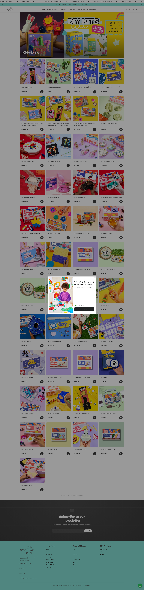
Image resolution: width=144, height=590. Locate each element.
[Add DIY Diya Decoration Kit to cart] (68, 237)
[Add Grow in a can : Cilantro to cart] (42, 309)
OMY (74, 562)
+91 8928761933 (28, 563)
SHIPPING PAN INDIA (28, 1)
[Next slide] (141, 4)
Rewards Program (104, 549)
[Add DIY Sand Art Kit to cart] (121, 309)
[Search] (126, 9)
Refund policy (49, 559)
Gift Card (102, 552)
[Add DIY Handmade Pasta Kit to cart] (42, 201)
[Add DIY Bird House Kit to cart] (42, 345)
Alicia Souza (76, 557)
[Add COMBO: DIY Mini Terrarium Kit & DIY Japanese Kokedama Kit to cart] (68, 91)
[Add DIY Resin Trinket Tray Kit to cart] (68, 381)
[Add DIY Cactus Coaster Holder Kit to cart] (121, 129)
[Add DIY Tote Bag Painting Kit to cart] (94, 345)
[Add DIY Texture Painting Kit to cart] (68, 273)
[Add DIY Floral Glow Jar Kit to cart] (94, 165)
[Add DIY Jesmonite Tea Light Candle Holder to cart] (121, 201)
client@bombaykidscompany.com (28, 578)
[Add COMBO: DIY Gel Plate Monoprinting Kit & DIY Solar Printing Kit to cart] (121, 91)
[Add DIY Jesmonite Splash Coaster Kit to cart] (42, 237)
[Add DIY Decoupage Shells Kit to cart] (121, 165)
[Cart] (136, 9)
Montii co (75, 552)
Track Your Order (50, 567)
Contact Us (49, 554)
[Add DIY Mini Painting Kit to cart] (68, 417)
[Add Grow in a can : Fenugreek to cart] (121, 273)
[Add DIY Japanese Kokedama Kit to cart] (121, 417)
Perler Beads (76, 564)
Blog (47, 552)
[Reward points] (129, 9)
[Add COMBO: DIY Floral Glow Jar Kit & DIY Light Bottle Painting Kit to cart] (42, 91)
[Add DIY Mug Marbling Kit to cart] (42, 417)
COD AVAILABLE (126, 1)
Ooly (74, 549)
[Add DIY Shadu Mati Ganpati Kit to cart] (94, 237)
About (47, 549)
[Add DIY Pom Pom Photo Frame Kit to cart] (94, 381)
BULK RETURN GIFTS (78, 1)
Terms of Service (50, 564)
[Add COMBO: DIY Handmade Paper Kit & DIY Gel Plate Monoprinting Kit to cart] (42, 129)
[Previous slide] (2, 4)
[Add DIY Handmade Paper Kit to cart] (42, 273)
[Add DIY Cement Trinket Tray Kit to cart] (121, 453)
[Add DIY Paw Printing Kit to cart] (121, 381)
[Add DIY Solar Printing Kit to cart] (42, 381)
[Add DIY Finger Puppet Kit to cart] (68, 453)
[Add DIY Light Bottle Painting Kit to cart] (94, 417)
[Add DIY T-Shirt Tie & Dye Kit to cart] (121, 345)
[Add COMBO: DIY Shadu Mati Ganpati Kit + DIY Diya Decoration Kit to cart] (94, 129)
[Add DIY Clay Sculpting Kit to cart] (94, 453)
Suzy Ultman (76, 559)
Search (102, 554)
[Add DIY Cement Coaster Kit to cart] (42, 489)
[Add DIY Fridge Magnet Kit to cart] (42, 453)
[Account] (133, 9)
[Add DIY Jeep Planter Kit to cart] (94, 201)
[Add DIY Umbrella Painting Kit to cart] (68, 345)
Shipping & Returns (51, 557)
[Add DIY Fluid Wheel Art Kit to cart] (42, 165)
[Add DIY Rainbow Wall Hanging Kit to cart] (94, 273)
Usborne (75, 554)
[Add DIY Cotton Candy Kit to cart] (68, 201)
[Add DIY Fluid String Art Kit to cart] (68, 165)
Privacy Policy (49, 562)
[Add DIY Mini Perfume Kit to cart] (121, 237)
